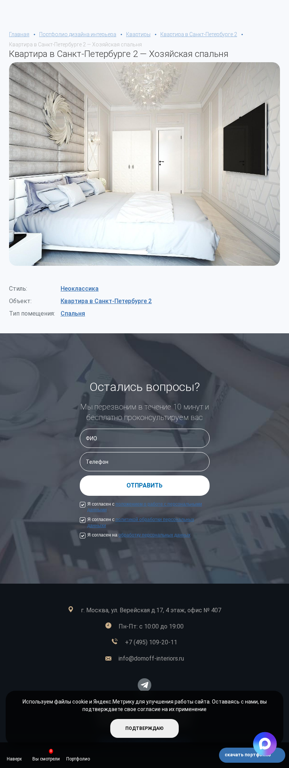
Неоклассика (80, 288)
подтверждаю (144, 728)
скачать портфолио (248, 754)
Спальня (73, 313)
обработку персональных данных (154, 535)
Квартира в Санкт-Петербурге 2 (106, 301)
